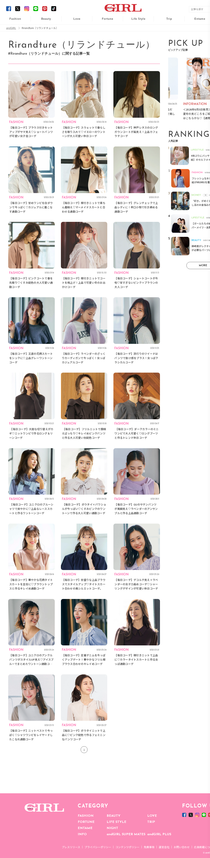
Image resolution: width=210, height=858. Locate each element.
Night (74, 36)
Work (135, 29)
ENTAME (85, 828)
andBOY (197, 21)
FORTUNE (86, 822)
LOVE (152, 816)
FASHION (86, 816)
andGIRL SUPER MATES (126, 834)
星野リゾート (166, 29)
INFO (82, 834)
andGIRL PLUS (159, 834)
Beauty (46, 18)
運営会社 (164, 847)
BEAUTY (113, 816)
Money (135, 21)
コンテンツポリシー (127, 847)
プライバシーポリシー (97, 847)
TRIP (151, 822)
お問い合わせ (182, 847)
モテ (74, 29)
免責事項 (149, 847)
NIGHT (112, 828)
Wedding (74, 21)
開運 (105, 21)
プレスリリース (71, 847)
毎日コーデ (12, 21)
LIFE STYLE (116, 822)
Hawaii (166, 21)
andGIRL (11, 28)
